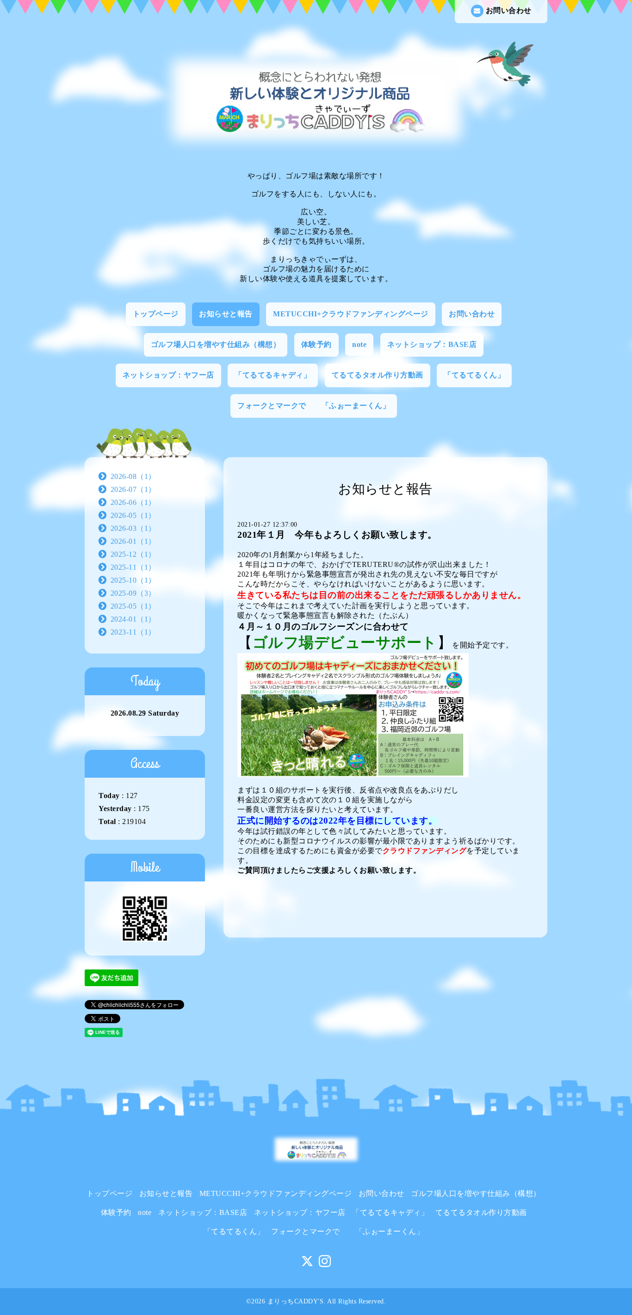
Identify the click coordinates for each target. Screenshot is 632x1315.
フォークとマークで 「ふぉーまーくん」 (313, 405)
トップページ (156, 314)
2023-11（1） (133, 632)
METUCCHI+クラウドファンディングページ (350, 314)
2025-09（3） (133, 593)
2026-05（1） (133, 515)
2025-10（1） (133, 580)
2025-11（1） (133, 567)
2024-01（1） (133, 619)
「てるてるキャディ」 (273, 375)
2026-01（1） (133, 541)
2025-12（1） (133, 554)
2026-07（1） (133, 489)
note (359, 344)
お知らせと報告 (226, 314)
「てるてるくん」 (474, 375)
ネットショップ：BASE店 (432, 344)
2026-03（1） (133, 528)
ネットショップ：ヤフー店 (168, 375)
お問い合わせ (509, 10)
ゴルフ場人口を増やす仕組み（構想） (216, 344)
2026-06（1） (133, 502)
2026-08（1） (133, 476)
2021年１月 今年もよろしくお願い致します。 (337, 534)
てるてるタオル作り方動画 (377, 375)
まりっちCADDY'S (295, 1301)
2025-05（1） (133, 606)
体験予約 (316, 344)
